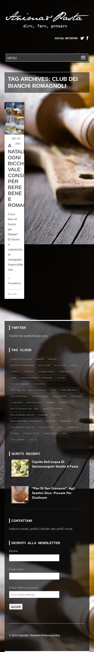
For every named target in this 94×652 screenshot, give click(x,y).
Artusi (52, 359)
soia (60, 427)
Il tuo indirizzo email (23, 587)
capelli (15, 371)
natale (63, 402)
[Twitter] (82, 38)
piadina (43, 415)
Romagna (65, 421)
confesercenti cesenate (36, 378)
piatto (56, 415)
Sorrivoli (73, 427)
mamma (50, 402)
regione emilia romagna (26, 421)
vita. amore (17, 439)
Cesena (29, 371)
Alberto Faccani (21, 359)
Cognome (16, 569)
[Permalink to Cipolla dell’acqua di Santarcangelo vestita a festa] (21, 469)
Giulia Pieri (59, 396)
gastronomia (19, 396)
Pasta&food (14, 283)
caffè (74, 365)
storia (14, 433)
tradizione (50, 433)
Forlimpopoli (69, 390)
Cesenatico (65, 371)
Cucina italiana (20, 384)
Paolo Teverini (52, 408)
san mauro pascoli (22, 427)
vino (64, 433)
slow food (46, 427)
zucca (33, 439)
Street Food (31, 433)
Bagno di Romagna (22, 365)
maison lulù (34, 402)
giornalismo (40, 396)
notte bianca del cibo (24, 408)
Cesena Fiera (46, 371)
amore (40, 359)
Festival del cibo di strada (28, 390)
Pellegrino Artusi (22, 415)
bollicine (44, 365)
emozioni (39, 384)
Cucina (61, 378)
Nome (13, 551)
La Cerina (76, 396)
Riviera (50, 421)
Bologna (60, 365)
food (53, 390)
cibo (13, 378)
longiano (16, 402)
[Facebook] (87, 38)
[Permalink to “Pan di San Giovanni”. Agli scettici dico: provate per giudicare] (21, 496)
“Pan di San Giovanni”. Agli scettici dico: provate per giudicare (53, 493)
